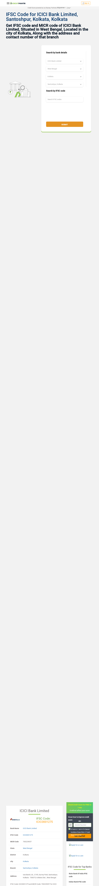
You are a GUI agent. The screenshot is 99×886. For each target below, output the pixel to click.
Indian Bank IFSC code (77, 882)
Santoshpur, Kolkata (30, 868)
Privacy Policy (80, 832)
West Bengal (27, 848)
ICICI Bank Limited (30, 828)
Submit (64, 125)
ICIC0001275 (28, 835)
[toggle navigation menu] (8, 3)
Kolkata (26, 861)
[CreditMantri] (17, 3)
